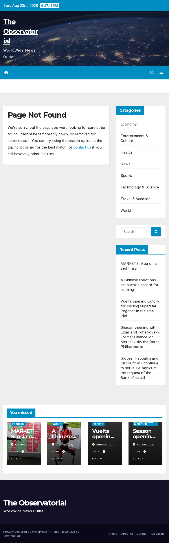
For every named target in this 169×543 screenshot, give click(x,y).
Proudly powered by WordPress (25, 531)
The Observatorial (20, 31)
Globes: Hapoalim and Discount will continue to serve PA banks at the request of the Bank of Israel (139, 368)
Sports (126, 175)
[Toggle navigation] (161, 72)
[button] (152, 72)
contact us (82, 147)
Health (126, 152)
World (126, 210)
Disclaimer (158, 533)
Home (113, 533)
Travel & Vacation (136, 199)
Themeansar (12, 535)
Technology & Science (140, 187)
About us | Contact (134, 533)
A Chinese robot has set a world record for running (139, 285)
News (125, 164)
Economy (129, 124)
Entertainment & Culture (144, 423)
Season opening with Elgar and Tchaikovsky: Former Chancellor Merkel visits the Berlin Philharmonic (140, 337)
